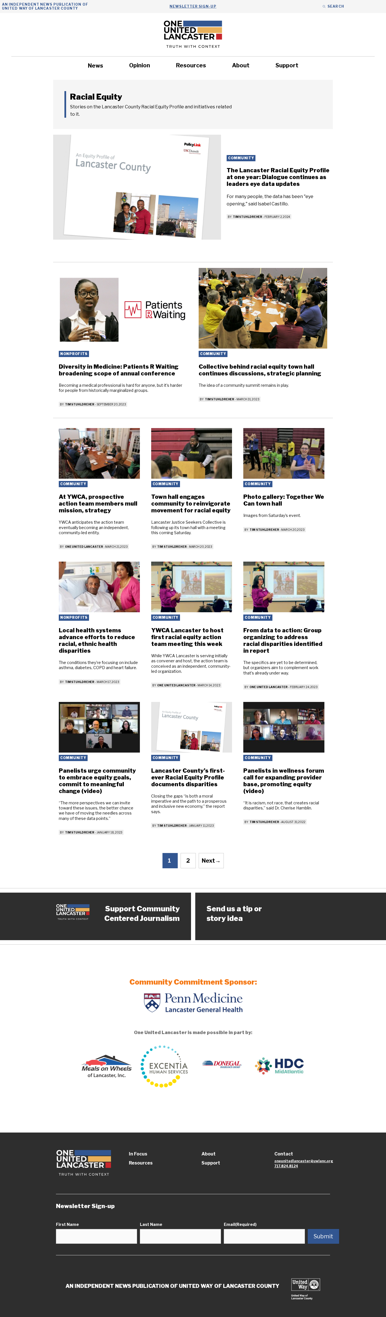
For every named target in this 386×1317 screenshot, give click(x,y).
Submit (323, 1236)
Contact (283, 1154)
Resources (191, 65)
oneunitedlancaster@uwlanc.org (303, 1161)
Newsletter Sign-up (193, 6)
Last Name (151, 1224)
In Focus (138, 1154)
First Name (67, 1224)
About (241, 65)
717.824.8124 (286, 1166)
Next (211, 860)
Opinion (139, 65)
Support (287, 65)
